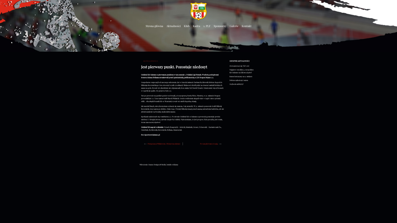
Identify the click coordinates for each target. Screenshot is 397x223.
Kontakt (246, 26)
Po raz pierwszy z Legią (209, 144)
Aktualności (173, 26)
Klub (187, 26)
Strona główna (154, 26)
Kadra (196, 26)
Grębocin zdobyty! (236, 84)
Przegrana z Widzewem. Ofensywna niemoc (164, 144)
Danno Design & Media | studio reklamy (163, 165)
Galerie (234, 26)
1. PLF (206, 26)
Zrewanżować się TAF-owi (239, 66)
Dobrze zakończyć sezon (239, 80)
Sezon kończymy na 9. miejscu (241, 76)
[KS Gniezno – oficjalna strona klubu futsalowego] (198, 12)
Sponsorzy (220, 26)
